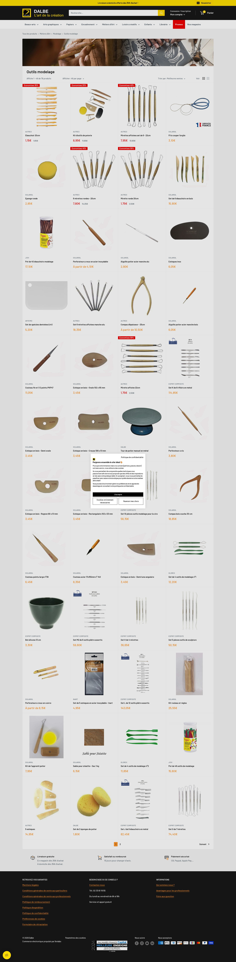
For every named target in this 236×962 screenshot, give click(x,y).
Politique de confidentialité (132, 457)
